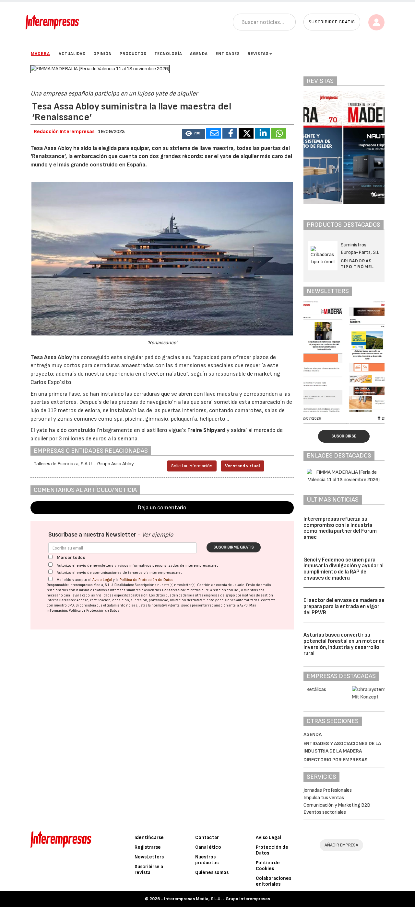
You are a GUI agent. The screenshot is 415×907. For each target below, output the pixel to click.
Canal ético (208, 847)
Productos (133, 53)
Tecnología (168, 53)
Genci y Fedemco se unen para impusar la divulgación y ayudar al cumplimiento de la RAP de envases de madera (343, 569)
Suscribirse (343, 436)
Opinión (102, 53)
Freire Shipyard (206, 430)
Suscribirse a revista (149, 870)
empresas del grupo (219, 595)
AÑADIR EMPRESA (341, 845)
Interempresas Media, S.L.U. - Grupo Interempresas (217, 898)
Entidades (228, 53)
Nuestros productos (207, 860)
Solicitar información (191, 466)
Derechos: (67, 600)
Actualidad (72, 53)
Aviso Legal (102, 579)
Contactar (207, 837)
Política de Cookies (268, 866)
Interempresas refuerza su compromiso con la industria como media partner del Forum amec (340, 528)
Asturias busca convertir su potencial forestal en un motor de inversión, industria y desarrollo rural (344, 644)
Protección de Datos (272, 850)
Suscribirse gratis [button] (332, 22)
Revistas (258, 53)
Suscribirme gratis (233, 547)
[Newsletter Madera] (344, 356)
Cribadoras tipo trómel (357, 263)
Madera (40, 53)
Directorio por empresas (335, 760)
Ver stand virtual (242, 466)
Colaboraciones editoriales (273, 881)
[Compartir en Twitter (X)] (246, 133)
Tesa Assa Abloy (51, 357)
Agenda (199, 53)
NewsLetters (149, 857)
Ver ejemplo (157, 535)
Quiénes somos (212, 872)
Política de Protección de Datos (146, 579)
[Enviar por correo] (213, 133)
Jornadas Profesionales (327, 790)
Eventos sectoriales (324, 812)
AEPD (244, 605)
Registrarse (148, 847)
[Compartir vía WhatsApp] (278, 133)
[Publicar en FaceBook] (229, 133)
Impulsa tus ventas (323, 798)
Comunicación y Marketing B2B (336, 805)
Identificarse (149, 837)
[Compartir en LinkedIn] (262, 133)
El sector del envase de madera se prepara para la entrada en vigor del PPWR (344, 606)
